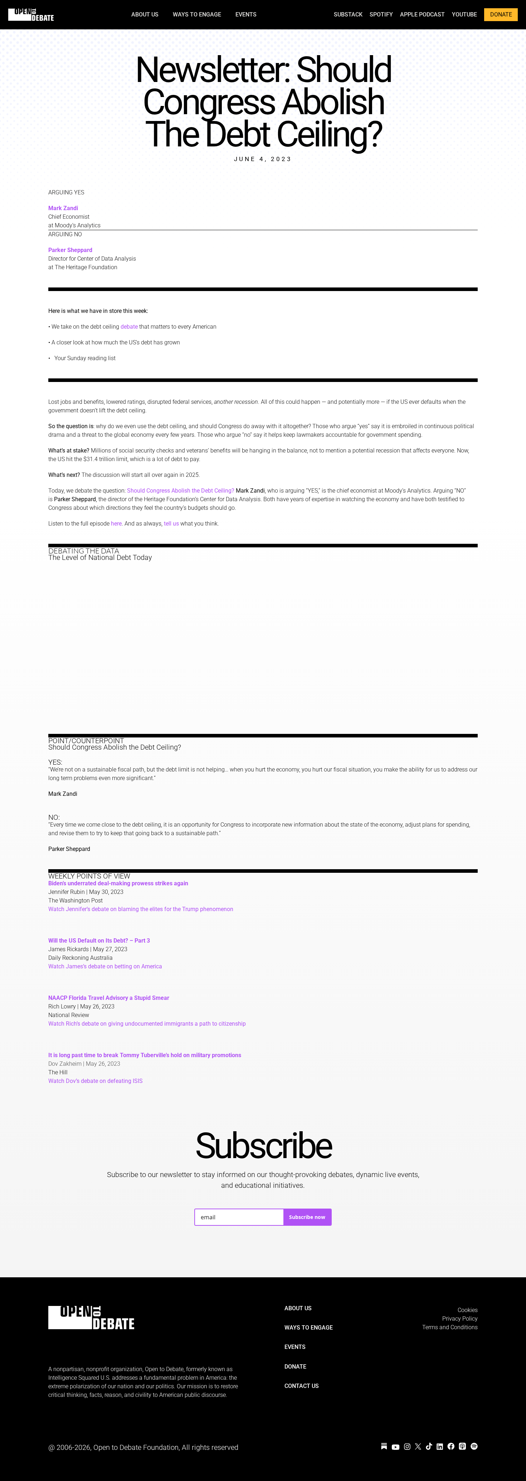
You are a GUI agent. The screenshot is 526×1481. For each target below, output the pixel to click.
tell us (171, 523)
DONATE (501, 14)
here (116, 523)
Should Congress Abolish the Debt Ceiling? (180, 490)
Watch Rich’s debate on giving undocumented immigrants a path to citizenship (147, 1023)
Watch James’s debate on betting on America (105, 966)
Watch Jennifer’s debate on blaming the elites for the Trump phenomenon (140, 909)
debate (129, 326)
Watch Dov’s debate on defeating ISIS (95, 1081)
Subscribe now (307, 1217)
